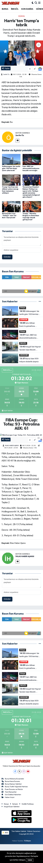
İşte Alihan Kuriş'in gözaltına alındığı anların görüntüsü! (27, 325)
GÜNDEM (23, 319)
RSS (6, 833)
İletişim (15, 804)
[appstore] (21, 814)
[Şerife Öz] (7, 137)
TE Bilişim (27, 841)
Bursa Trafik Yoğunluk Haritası (16, 787)
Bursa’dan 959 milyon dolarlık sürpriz (29, 360)
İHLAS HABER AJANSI (12, 445)
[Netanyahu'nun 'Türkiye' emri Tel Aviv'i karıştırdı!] (11, 207)
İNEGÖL (14, 9)
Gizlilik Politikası (28, 804)
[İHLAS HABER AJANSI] (7, 558)
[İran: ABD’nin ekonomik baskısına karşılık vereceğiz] (32, 159)
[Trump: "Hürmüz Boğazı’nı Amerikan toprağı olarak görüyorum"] (32, 207)
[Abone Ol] (40, 69)
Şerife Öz (6, 74)
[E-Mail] (17, 141)
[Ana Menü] (39, 3)
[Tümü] (40, 302)
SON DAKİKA (27, 9)
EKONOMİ (24, 355)
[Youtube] (28, 771)
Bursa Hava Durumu (12, 781)
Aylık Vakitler (8, 410)
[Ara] (36, 3)
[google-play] (21, 820)
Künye (6, 804)
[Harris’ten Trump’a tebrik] (21, 53)
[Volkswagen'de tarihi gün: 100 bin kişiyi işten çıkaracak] (11, 159)
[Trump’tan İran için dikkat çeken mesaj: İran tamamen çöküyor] (11, 180)
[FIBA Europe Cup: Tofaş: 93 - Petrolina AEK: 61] (21, 435)
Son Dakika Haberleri (13, 794)
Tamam (29, 860)
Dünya (21, 16)
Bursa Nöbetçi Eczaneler (14, 779)
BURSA (5, 9)
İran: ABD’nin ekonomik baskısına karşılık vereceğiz (31, 168)
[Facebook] (15, 771)
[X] (19, 771)
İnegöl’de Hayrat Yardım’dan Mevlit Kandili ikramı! (30, 348)
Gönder (7, 257)
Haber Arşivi (9, 797)
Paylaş (7, 68)
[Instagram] (24, 771)
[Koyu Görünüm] (33, 3)
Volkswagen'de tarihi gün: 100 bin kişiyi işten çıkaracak (11, 168)
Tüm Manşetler (11, 792)
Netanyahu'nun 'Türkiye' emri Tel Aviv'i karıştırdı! (9, 215)
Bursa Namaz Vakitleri (13, 784)
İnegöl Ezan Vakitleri (11, 807)
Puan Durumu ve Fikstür (14, 789)
